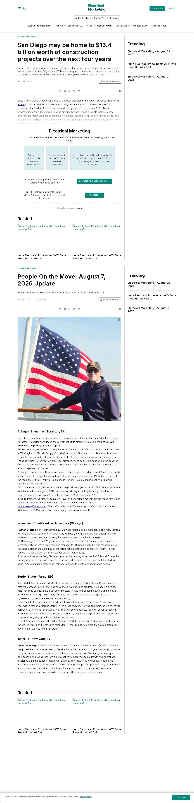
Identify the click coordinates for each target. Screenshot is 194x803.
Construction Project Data (132, 26)
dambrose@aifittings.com (32, 506)
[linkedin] (64, 91)
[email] (79, 91)
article (21, 104)
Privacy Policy (86, 797)
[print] (120, 91)
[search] (25, 8)
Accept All (181, 798)
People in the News (27, 37)
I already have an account (69, 208)
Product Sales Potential (69, 26)
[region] (97, 797)
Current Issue (158, 26)
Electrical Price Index (39, 26)
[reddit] (74, 91)
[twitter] (69, 91)
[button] (20, 8)
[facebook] (60, 91)
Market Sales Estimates (100, 26)
